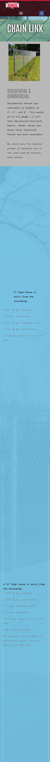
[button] (21, 13)
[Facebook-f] (41, 13)
